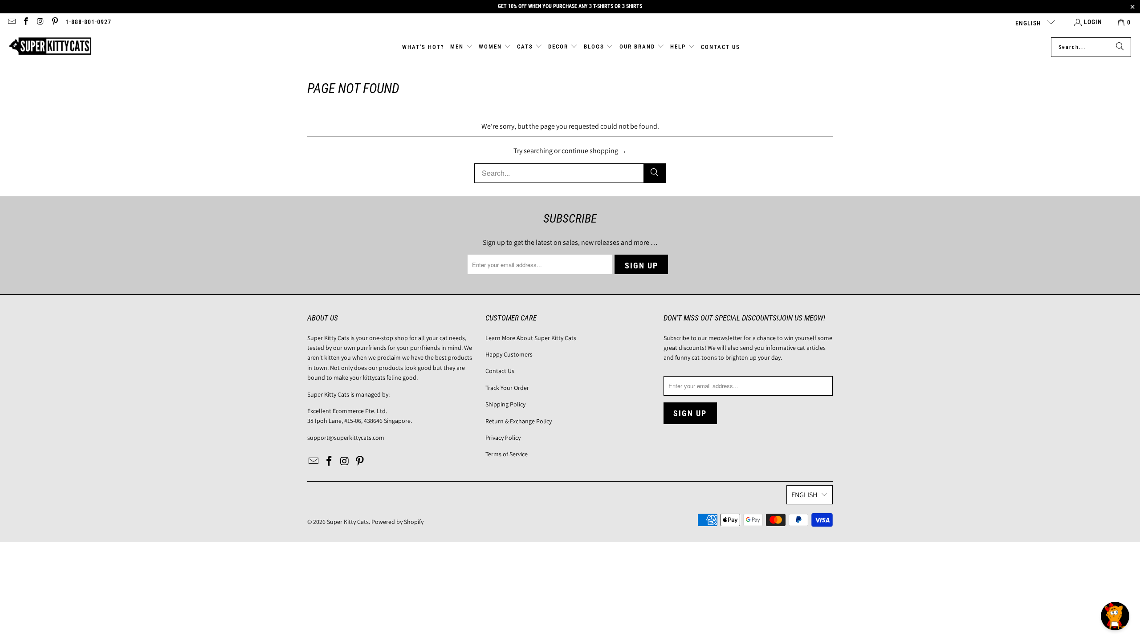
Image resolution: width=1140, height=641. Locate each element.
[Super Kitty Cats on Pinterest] (54, 22)
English (1029, 23)
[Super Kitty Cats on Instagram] (40, 22)
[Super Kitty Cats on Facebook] (25, 22)
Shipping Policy (505, 404)
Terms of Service (506, 454)
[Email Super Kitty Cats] (11, 22)
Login (1093, 21)
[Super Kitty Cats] (50, 47)
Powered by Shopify (397, 522)
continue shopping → (594, 150)
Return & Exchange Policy (518, 421)
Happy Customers (509, 354)
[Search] (1120, 47)
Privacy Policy (503, 438)
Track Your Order (507, 388)
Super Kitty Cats (348, 522)
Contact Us (499, 371)
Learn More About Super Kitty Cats (530, 338)
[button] (461, 47)
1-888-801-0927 (88, 21)
